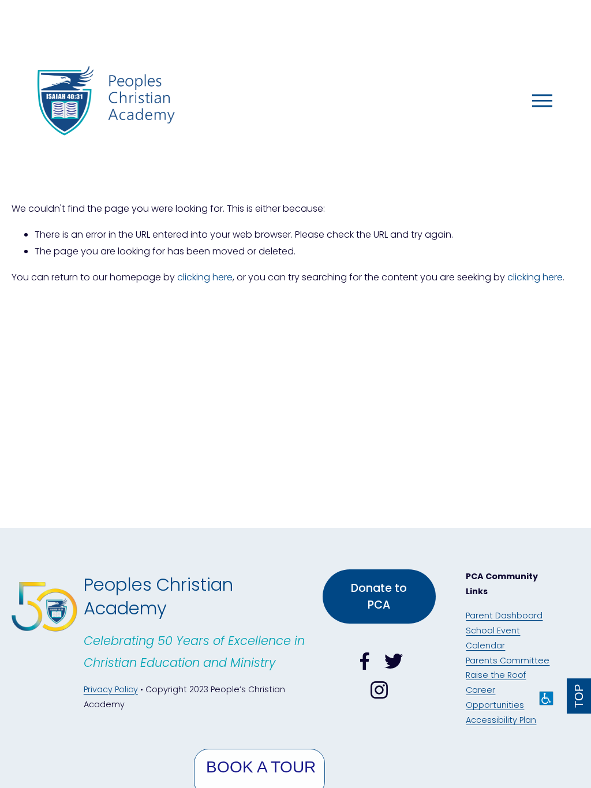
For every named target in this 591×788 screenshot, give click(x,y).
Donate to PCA (379, 596)
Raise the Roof (496, 675)
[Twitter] (393, 661)
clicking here (205, 277)
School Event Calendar (493, 638)
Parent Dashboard (504, 615)
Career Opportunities (495, 697)
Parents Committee (507, 660)
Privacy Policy (111, 689)
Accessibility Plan (501, 720)
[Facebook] (365, 661)
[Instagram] (379, 690)
